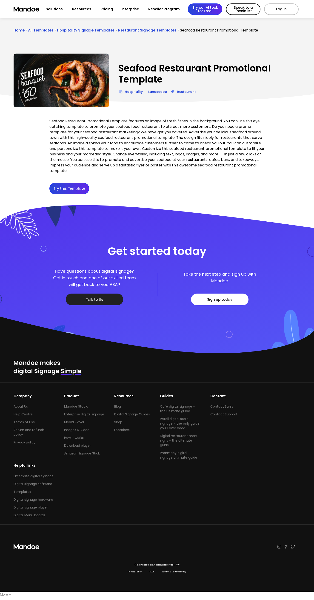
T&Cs (151, 571)
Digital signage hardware (33, 499)
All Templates (41, 30)
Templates (22, 491)
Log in (281, 9)
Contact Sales (221, 406)
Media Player (74, 422)
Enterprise (129, 9)
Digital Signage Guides (132, 414)
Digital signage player (31, 507)
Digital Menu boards (29, 515)
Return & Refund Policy (174, 571)
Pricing (106, 9)
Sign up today (219, 299)
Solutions (54, 9)
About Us (21, 406)
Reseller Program (164, 9)
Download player (77, 445)
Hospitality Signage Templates (86, 30)
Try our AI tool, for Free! (205, 9)
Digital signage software (33, 484)
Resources (81, 9)
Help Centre (23, 414)
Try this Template (69, 188)
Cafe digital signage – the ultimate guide (177, 408)
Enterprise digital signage (84, 414)
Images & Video (76, 430)
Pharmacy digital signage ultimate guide (178, 455)
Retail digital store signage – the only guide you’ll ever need (180, 423)
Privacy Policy (135, 571)
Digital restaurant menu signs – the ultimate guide (179, 440)
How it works (74, 437)
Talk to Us (94, 299)
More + (5, 594)
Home (19, 30)
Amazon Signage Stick (82, 453)
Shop (118, 422)
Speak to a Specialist (243, 9)
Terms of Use (24, 422)
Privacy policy (24, 442)
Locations (122, 430)
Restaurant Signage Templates (147, 30)
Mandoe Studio (76, 406)
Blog (117, 406)
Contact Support (223, 414)
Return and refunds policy (29, 432)
